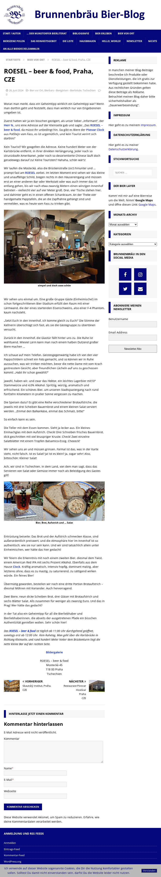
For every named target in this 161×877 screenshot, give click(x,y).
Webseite (10, 791)
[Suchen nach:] (133, 172)
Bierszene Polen (14, 41)
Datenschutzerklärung (123, 149)
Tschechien (89, 90)
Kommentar (11, 739)
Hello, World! (111, 41)
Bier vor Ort (126, 33)
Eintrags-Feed (12, 849)
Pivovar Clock (95, 130)
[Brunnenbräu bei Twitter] (125, 289)
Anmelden (10, 843)
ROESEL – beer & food (22, 631)
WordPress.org (12, 861)
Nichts (152, 41)
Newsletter (134, 41)
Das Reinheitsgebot (44, 41)
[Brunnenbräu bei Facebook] (125, 274)
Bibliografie (81, 33)
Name (8, 768)
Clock (16, 566)
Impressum (148, 125)
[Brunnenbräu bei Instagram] (140, 274)
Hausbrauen (88, 41)
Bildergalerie (54, 652)
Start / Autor (12, 33)
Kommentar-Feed (14, 855)
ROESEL (30, 173)
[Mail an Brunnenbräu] (140, 289)
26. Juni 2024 (16, 90)
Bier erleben (103, 33)
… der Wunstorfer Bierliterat (47, 33)
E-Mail (8, 780)
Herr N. (9, 125)
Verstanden (149, 870)
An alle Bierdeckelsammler (21, 48)
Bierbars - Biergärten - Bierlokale (62, 90)
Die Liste (68, 41)
